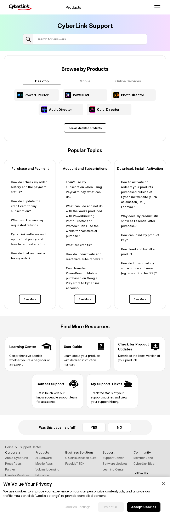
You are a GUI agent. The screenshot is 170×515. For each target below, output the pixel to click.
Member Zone (143, 458)
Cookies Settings (77, 507)
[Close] (163, 483)
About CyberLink (16, 458)
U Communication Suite (81, 458)
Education (42, 475)
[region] (85, 496)
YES (94, 427)
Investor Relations (17, 475)
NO (119, 427)
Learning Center (114, 469)
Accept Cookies (143, 507)
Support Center (113, 458)
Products (73, 7)
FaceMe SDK (74, 463)
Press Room (13, 463)
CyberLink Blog (144, 463)
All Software (43, 458)
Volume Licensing (47, 469)
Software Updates (115, 463)
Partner (10, 469)
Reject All (111, 507)
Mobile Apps (44, 463)
